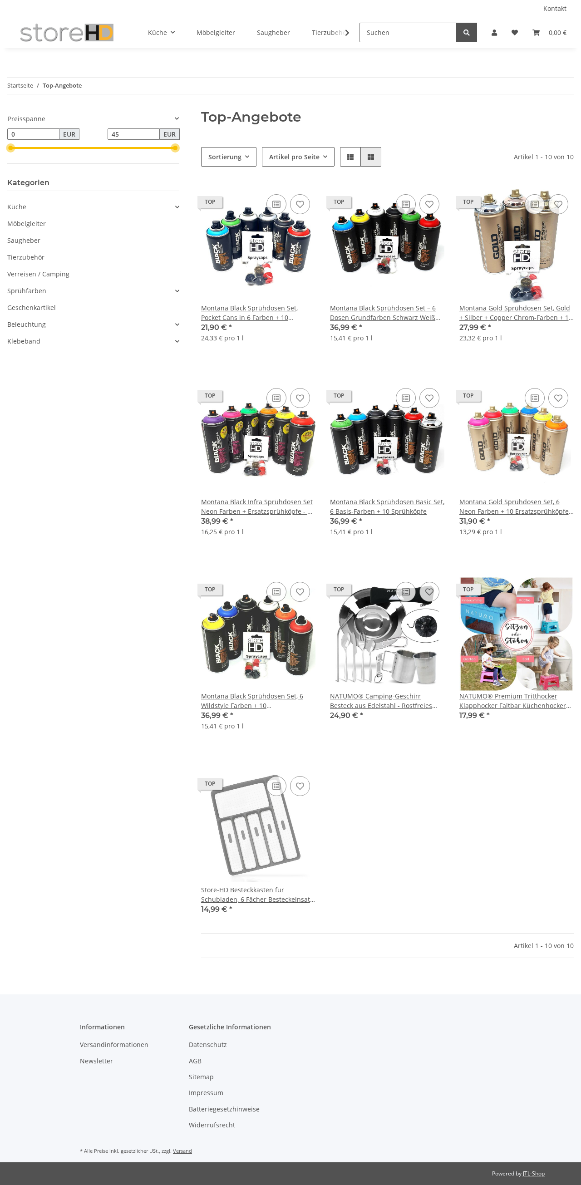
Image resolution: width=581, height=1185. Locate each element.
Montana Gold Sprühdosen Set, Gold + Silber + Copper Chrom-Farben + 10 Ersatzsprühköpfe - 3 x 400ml (515, 313)
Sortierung (224, 156)
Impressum (206, 1092)
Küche (16, 206)
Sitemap (201, 1076)
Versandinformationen (114, 1044)
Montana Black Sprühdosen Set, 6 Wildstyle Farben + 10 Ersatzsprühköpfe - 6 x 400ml (252, 701)
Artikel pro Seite (294, 156)
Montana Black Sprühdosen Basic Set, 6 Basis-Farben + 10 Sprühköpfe (387, 506)
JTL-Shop (534, 1173)
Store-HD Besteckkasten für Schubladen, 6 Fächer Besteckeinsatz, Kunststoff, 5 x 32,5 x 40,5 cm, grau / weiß (258, 894)
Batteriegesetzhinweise (224, 1109)
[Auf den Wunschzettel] (300, 204)
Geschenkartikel (31, 307)
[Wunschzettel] (514, 32)
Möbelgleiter (26, 223)
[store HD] (66, 32)
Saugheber (23, 240)
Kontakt (554, 8)
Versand (182, 1150)
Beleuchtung (26, 324)
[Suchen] (466, 32)
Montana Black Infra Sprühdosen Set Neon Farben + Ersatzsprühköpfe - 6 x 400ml (257, 506)
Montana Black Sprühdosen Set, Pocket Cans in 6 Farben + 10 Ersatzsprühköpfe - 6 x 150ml (249, 313)
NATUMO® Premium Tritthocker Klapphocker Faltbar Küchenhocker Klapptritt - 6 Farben (512, 701)
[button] (494, 32)
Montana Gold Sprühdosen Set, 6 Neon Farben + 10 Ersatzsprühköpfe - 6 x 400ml (516, 506)
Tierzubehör (25, 257)
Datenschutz (208, 1044)
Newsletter (96, 1061)
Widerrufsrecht (212, 1125)
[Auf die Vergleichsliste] (276, 204)
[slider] (11, 148)
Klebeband (23, 341)
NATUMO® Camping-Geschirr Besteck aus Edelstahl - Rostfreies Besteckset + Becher (381, 701)
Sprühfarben (26, 290)
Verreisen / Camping (38, 274)
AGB (195, 1061)
